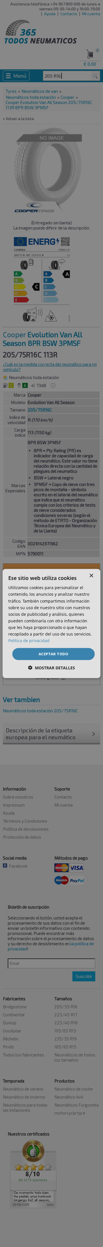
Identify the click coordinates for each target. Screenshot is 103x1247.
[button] (51, 667)
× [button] (91, 576)
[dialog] (51, 623)
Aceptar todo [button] (53, 653)
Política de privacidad (28, 640)
